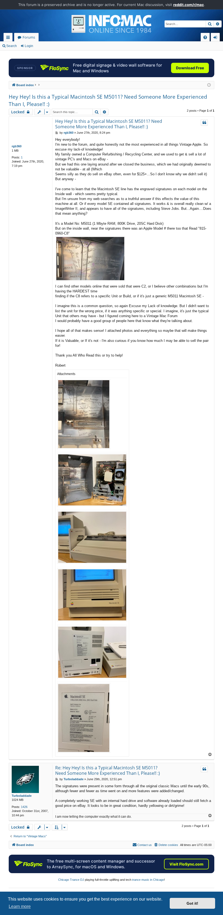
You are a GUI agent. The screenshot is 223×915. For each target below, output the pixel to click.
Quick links (9, 38)
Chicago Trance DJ (71, 879)
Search (11, 46)
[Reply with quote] (204, 122)
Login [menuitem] (216, 38)
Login (29, 46)
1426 (24, 806)
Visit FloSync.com (186, 864)
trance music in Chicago (148, 879)
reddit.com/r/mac (188, 4)
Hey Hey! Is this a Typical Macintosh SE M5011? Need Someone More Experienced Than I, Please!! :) (108, 100)
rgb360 (16, 146)
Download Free (190, 67)
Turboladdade (22, 795)
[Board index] (111, 24)
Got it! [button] (192, 903)
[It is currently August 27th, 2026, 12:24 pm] (209, 85)
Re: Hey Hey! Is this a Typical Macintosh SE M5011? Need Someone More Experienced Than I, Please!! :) (107, 770)
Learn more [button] (20, 906)
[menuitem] (205, 37)
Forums (29, 37)
